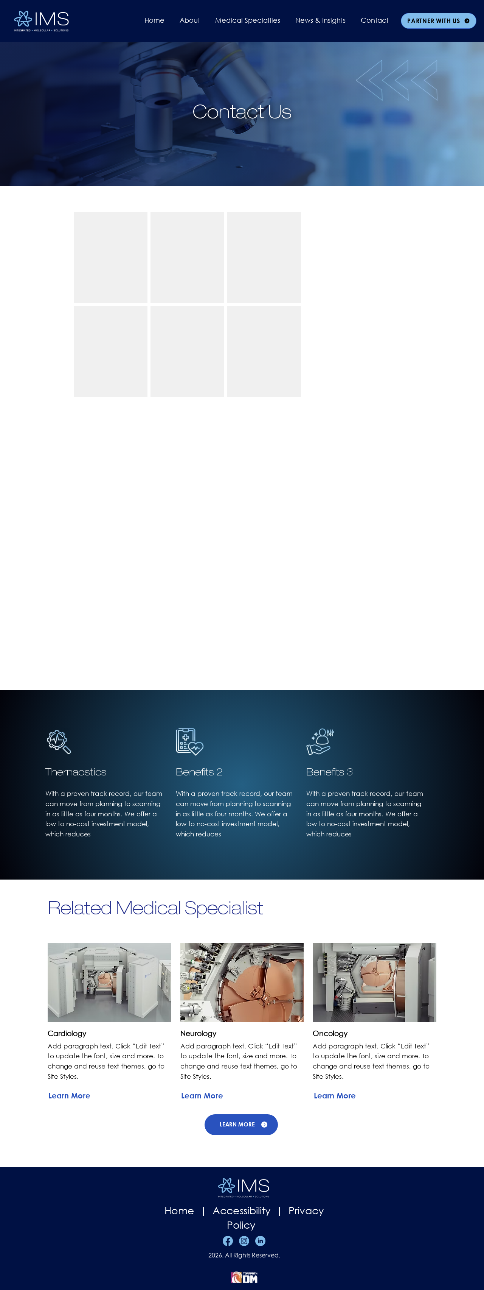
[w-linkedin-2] (260, 1241)
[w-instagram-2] (244, 1241)
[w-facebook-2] (228, 1241)
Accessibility (243, 1210)
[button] (190, 20)
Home (180, 1210)
